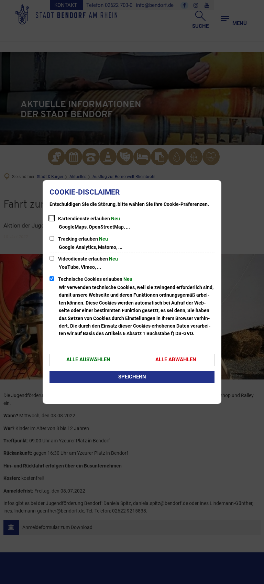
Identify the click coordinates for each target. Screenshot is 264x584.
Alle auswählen (88, 359)
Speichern (132, 377)
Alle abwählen (175, 359)
